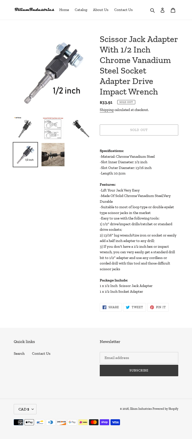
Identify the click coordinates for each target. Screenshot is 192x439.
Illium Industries (141, 408)
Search (19, 353)
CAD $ (23, 409)
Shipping (107, 110)
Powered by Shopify (165, 408)
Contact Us (41, 353)
